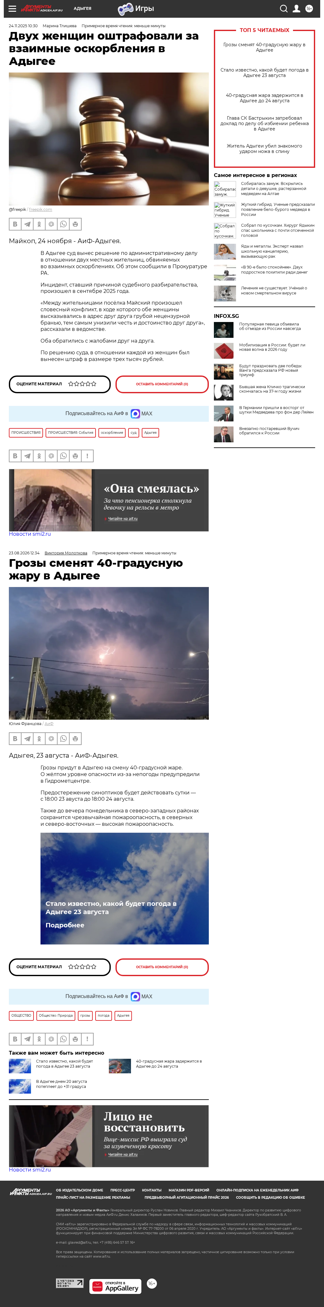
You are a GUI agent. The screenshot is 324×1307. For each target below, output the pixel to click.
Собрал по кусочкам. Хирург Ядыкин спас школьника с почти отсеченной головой (278, 230)
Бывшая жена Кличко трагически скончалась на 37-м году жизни (272, 389)
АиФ (49, 723)
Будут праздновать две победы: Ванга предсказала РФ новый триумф (270, 370)
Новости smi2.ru (30, 534)
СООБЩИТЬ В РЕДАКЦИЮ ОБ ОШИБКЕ (270, 1198)
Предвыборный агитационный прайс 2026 (187, 1198)
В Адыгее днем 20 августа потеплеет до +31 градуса (61, 1084)
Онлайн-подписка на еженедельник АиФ (257, 1190)
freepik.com (40, 209)
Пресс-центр (122, 1190)
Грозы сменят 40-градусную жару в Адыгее (264, 47)
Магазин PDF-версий (189, 1190)
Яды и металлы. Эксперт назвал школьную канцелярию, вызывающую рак (272, 251)
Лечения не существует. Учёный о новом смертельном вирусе (274, 290)
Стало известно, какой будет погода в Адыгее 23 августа (265, 72)
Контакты (151, 1190)
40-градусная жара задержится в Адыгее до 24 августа (264, 98)
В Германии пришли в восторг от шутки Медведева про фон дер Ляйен (276, 410)
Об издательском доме (79, 1190)
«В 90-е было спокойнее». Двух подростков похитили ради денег (274, 270)
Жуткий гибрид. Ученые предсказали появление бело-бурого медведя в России (278, 209)
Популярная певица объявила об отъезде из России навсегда (270, 326)
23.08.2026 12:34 (24, 553)
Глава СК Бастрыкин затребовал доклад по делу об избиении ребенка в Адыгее (265, 124)
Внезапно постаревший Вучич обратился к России (269, 430)
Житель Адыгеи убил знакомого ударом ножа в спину (264, 148)
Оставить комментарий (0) (162, 384)
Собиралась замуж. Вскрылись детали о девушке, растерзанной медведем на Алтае (273, 188)
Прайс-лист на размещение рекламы (93, 1198)
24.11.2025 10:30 (23, 25)
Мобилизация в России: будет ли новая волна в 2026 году (272, 347)
